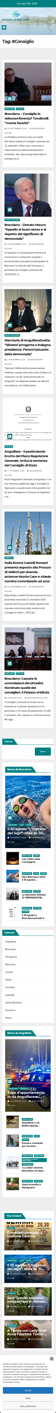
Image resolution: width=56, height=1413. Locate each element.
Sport (29, 825)
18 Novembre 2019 (17, 244)
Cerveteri (10, 987)
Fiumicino (10, 1010)
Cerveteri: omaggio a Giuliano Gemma (24, 1234)
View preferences (28, 1406)
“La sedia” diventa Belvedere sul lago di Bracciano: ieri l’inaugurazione (32, 1172)
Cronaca (24, 1088)
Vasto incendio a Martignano (31, 1186)
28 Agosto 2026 (18, 838)
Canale (9, 972)
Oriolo (8, 980)
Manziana (10, 964)
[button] (51, 1358)
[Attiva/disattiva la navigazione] (51, 27)
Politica (20, 109)
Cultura (37, 908)
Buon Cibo (12, 1326)
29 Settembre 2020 (17, 129)
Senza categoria (12, 220)
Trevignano (11, 957)
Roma (8, 1018)
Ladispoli (10, 995)
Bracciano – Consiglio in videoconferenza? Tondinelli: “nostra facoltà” (26, 118)
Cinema (11, 1228)
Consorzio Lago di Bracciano (30, 1159)
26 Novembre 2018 (17, 587)
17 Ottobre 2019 (16, 471)
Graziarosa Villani (37, 698)
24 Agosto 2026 (18, 1101)
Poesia (25, 1139)
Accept (28, 1390)
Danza (36, 855)
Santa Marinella (13, 1002)
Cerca (8, 741)
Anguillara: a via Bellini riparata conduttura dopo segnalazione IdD (32, 1127)
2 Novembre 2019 (16, 360)
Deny (28, 1398)
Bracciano (9, 109)
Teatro (37, 891)
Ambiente (9, 558)
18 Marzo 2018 (15, 698)
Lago (22, 825)
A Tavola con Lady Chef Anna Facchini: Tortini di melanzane (27, 1334)
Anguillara (10, 941)
